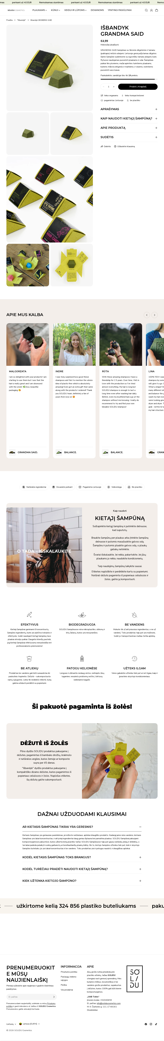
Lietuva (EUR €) (30, 1023)
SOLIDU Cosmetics (23, 1030)
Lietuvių (10, 1024)
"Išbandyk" (21, 20)
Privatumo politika (69, 972)
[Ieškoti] (146, 10)
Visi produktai (67, 989)
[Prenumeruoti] (54, 997)
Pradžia (9, 20)
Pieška (64, 985)
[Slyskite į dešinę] (154, 315)
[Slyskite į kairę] (147, 315)
